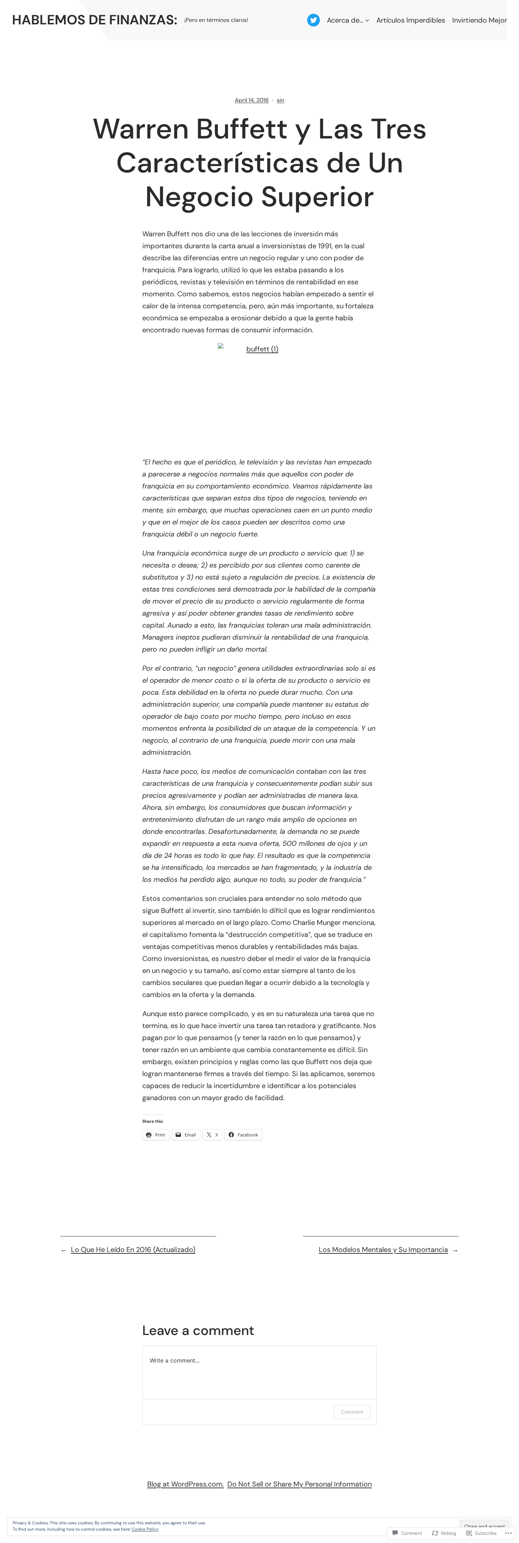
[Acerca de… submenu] (367, 20)
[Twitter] (313, 20)
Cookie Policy (145, 1529)
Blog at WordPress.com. (185, 1484)
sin (280, 100)
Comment (352, 1412)
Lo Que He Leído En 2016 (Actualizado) (133, 1249)
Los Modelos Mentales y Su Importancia (383, 1249)
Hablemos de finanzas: (94, 20)
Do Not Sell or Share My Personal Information (299, 1484)
